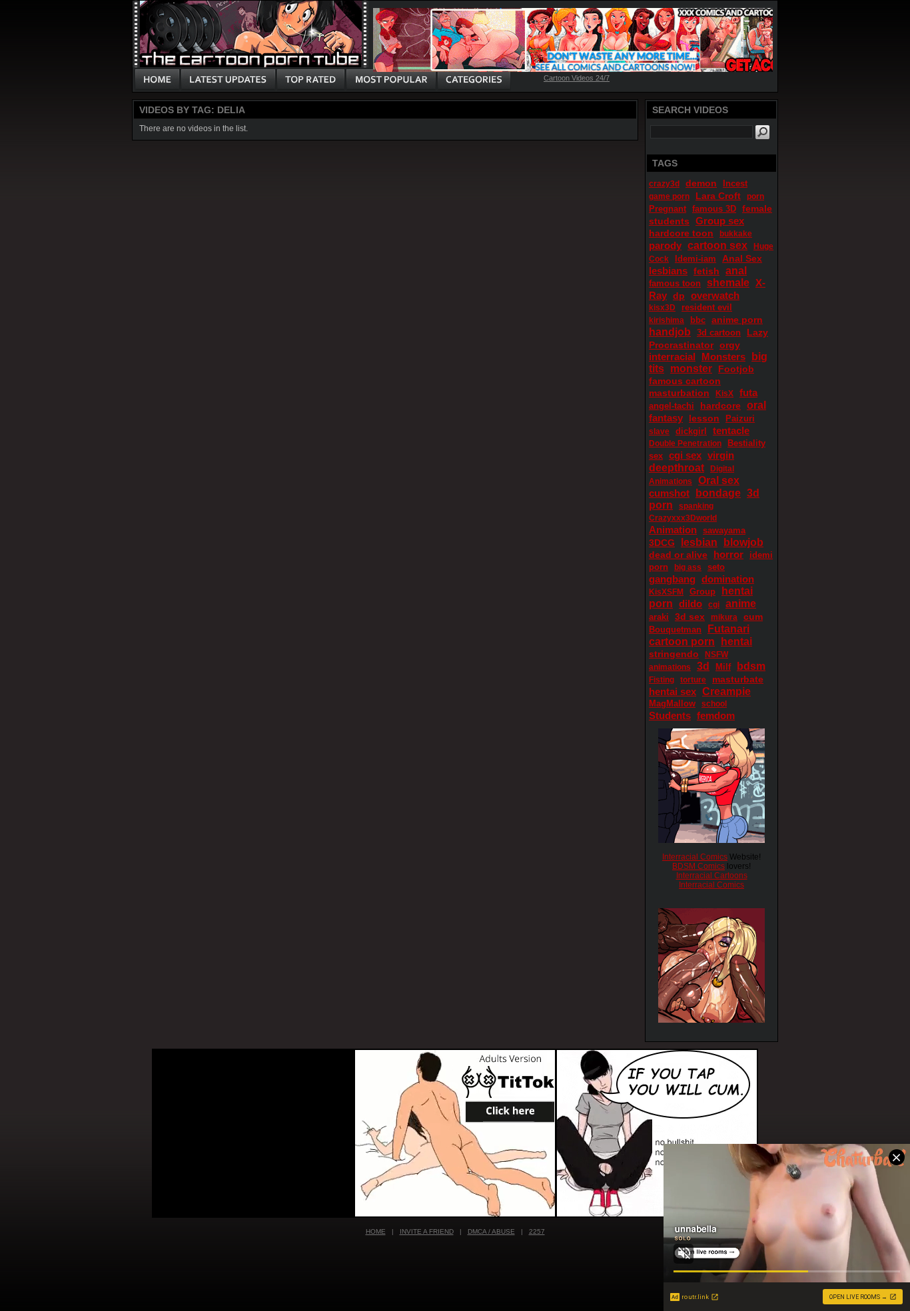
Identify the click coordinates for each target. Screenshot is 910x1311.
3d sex (690, 616)
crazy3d (664, 183)
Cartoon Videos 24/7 (577, 78)
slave (659, 431)
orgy (729, 345)
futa (748, 392)
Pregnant (667, 209)
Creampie (726, 691)
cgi (713, 604)
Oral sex (718, 480)
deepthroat (676, 467)
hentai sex (672, 691)
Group (702, 592)
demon (701, 183)
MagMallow (672, 703)
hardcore (720, 405)
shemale (728, 282)
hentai (736, 641)
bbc (697, 320)
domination (727, 579)
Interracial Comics (694, 857)
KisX (724, 393)
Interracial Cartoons (711, 875)
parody (665, 245)
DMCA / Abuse (491, 1231)
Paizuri (740, 418)
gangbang (672, 579)
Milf (723, 667)
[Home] (157, 80)
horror (728, 554)
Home (376, 1231)
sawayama (724, 530)
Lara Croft (718, 195)
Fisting (661, 679)
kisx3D (662, 307)
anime (740, 603)
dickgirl (691, 431)
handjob (670, 332)
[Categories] (473, 80)
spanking (696, 506)
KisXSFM (666, 592)
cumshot (669, 493)
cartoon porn (682, 641)
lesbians (668, 270)
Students (670, 715)
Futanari (728, 629)
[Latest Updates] (228, 80)
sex (656, 456)
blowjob (743, 542)
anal (736, 270)
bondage (718, 493)
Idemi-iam (695, 259)
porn (755, 196)
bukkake (735, 233)
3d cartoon (719, 333)
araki (659, 617)
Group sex (719, 220)
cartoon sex (717, 245)
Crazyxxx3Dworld (683, 518)
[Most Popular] (390, 80)
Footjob (736, 369)
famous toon (675, 283)
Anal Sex (742, 258)
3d (703, 666)
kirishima (666, 320)
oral (756, 405)
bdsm (751, 666)
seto (716, 567)
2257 (537, 1231)
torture (693, 679)
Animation (673, 529)
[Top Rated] (310, 80)
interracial (672, 356)
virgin (720, 455)
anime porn (737, 319)
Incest (735, 183)
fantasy (666, 417)
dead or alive (678, 554)
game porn (669, 196)
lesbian (699, 542)
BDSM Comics (698, 866)
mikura (724, 617)
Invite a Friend (427, 1231)
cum (753, 616)
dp (679, 295)
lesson (704, 418)
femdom (716, 715)
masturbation (679, 393)
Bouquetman (675, 630)
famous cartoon (685, 381)
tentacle (731, 430)
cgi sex (685, 455)
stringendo (674, 654)
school (714, 703)
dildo (690, 603)
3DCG (662, 542)
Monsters (723, 356)
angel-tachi (671, 406)
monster (691, 368)
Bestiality (746, 443)
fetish (706, 271)
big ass (687, 567)
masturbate (737, 679)
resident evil (707, 307)
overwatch (715, 295)
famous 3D (714, 209)
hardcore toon (681, 233)
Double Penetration (685, 443)
